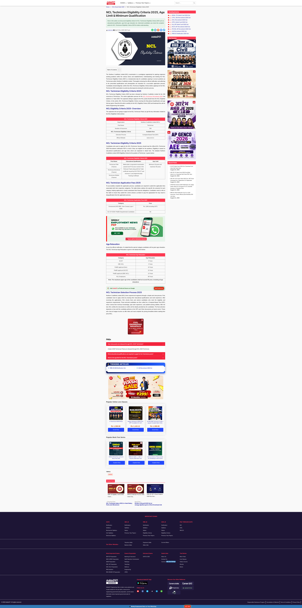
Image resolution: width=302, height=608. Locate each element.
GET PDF (187, 606)
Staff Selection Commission (132, 559)
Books (181, 566)
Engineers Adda (147, 542)
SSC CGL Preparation (112, 566)
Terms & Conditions (286, 602)
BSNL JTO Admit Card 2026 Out (181, 15)
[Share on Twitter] (164, 30)
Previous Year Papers (142, 3)
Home (108, 7)
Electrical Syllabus (111, 535)
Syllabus (130, 3)
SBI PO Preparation (111, 556)
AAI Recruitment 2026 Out (145, 368)
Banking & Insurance (130, 556)
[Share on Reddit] (158, 30)
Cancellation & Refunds (272, 602)
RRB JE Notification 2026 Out (180, 33)
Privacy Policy (296, 602)
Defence (127, 566)
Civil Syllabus (109, 533)
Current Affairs (165, 542)
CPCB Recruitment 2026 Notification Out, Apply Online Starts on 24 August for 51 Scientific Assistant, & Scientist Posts (182, 186)
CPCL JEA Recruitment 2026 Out (181, 17)
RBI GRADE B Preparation (113, 572)
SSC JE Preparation (111, 564)
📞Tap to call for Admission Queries (136, 239)
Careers (168, 561)
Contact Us (164, 559)
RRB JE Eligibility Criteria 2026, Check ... (116, 495)
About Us (163, 556)
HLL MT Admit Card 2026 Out (180, 24)
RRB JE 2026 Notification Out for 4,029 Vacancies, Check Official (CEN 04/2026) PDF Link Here (181, 194)
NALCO (182, 530)
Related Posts (110, 481)
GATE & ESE (146, 556)
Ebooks (182, 564)
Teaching (127, 564)
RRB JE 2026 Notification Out (118, 368)
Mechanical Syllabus (111, 530)
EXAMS (122, 3)
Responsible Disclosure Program (256, 602)
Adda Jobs (146, 545)
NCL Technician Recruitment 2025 (153, 96)
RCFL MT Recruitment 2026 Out (181, 26)
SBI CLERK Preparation (112, 559)
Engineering (128, 569)
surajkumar (110, 30)
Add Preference (159, 288)
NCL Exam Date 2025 (118, 7)
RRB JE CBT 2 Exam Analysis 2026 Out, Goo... (155, 495)
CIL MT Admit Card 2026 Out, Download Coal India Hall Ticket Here (181, 167)
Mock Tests (183, 556)
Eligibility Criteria (147, 533)
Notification (109, 525)
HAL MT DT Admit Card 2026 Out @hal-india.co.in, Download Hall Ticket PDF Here (181, 173)
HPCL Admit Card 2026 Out (179, 22)
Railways (127, 561)
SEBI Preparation (110, 561)
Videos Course (183, 561)
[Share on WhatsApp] (152, 30)
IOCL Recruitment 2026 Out (179, 20)
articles (110, 474)
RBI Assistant (109, 569)
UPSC (126, 572)
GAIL (181, 527)
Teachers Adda (128, 542)
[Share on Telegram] (155, 30)
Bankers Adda (128, 545)
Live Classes (183, 559)
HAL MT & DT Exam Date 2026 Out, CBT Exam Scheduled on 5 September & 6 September (182, 179)
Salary (126, 530)
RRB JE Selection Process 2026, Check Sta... (135, 495)
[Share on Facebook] (161, 30)
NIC (181, 525)
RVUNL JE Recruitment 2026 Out (181, 29)
